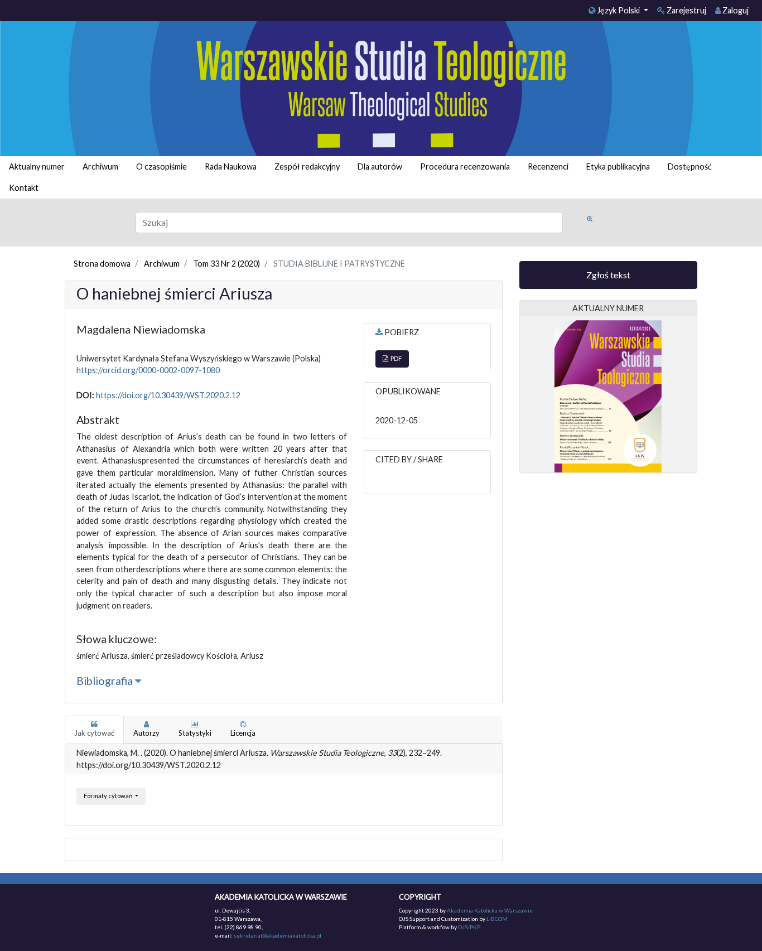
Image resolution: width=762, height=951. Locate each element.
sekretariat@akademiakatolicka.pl (277, 935)
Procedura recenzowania (465, 166)
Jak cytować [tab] (94, 732)
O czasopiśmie (161, 166)
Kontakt (23, 187)
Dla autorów (380, 166)
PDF (395, 358)
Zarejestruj (685, 10)
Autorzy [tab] (146, 732)
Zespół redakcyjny (307, 166)
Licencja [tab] (242, 732)
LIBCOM (497, 918)
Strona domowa (102, 263)
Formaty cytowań (108, 795)
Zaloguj (735, 10)
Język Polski (618, 10)
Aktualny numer (37, 166)
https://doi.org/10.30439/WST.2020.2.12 (168, 395)
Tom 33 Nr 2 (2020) (226, 263)
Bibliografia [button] (105, 680)
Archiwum (100, 166)
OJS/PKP (468, 927)
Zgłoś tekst (608, 274)
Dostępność (690, 166)
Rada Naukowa (231, 166)
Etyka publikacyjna (618, 166)
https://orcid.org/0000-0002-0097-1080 (148, 370)
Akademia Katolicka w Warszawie (490, 910)
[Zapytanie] (590, 219)
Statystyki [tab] (195, 732)
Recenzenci (548, 166)
